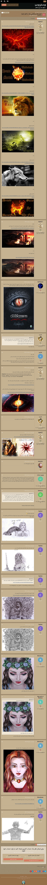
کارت (30, 15)
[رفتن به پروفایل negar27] (40, 25)
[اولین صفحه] (45, 18)
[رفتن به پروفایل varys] (43, 14)
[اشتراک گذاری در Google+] (41, 871)
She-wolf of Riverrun (40, 697)
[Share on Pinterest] (30, 871)
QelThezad (40, 282)
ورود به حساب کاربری (13, 859)
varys (38, 15)
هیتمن (40, 352)
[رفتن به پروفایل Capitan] (40, 515)
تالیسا (40, 335)
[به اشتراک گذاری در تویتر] (45, 871)
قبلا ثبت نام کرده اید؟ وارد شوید (13, 5)
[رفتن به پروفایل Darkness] (40, 494)
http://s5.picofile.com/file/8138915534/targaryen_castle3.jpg (22, 228)
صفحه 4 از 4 (32, 18)
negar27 (40, 22)
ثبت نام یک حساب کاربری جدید (33, 860)
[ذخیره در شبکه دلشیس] (38, 871)
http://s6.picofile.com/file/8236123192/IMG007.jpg (24, 803)
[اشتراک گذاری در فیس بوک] (43, 871)
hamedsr (40, 461)
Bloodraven (40, 656)
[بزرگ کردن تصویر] (18, 40)
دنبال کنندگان (6, 12)
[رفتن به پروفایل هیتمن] (40, 356)
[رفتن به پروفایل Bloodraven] (40, 659)
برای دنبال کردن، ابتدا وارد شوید (40, 12)
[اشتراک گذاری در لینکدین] (32, 871)
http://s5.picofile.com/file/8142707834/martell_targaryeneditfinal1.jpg (21, 392)
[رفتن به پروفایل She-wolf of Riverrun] (40, 702)
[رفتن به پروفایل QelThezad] (40, 285)
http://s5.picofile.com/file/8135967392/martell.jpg (24, 62)
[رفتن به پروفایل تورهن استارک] (40, 479)
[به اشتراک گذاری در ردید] (36, 871)
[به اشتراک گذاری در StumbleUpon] (34, 871)
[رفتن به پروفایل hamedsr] (40, 465)
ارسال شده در (30, 21)
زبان (26, 876)
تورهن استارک (40, 475)
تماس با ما (22, 876)
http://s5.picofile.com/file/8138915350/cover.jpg (25, 257)
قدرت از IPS (23, 879)
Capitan (40, 511)
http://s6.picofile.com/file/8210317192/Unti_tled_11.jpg (23, 595)
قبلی (43, 18)
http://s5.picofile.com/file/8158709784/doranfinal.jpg (24, 437)
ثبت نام (4, 4)
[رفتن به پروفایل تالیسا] (40, 338)
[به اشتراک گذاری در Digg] (40, 871)
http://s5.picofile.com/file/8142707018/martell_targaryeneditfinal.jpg (21, 385)
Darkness (40, 491)
